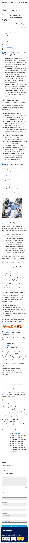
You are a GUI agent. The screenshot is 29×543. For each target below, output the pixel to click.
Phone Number (5, 519)
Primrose (7, 177)
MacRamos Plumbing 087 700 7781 (12, 2)
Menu (25, 2)
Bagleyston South (9, 175)
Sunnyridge (7, 179)
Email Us (9, 47)
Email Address (5, 513)
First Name (4, 496)
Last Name (4, 507)
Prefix (3, 490)
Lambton (7, 183)
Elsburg (6, 181)
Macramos (18, 433)
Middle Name (4, 502)
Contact (8, 332)
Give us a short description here (8, 476)
